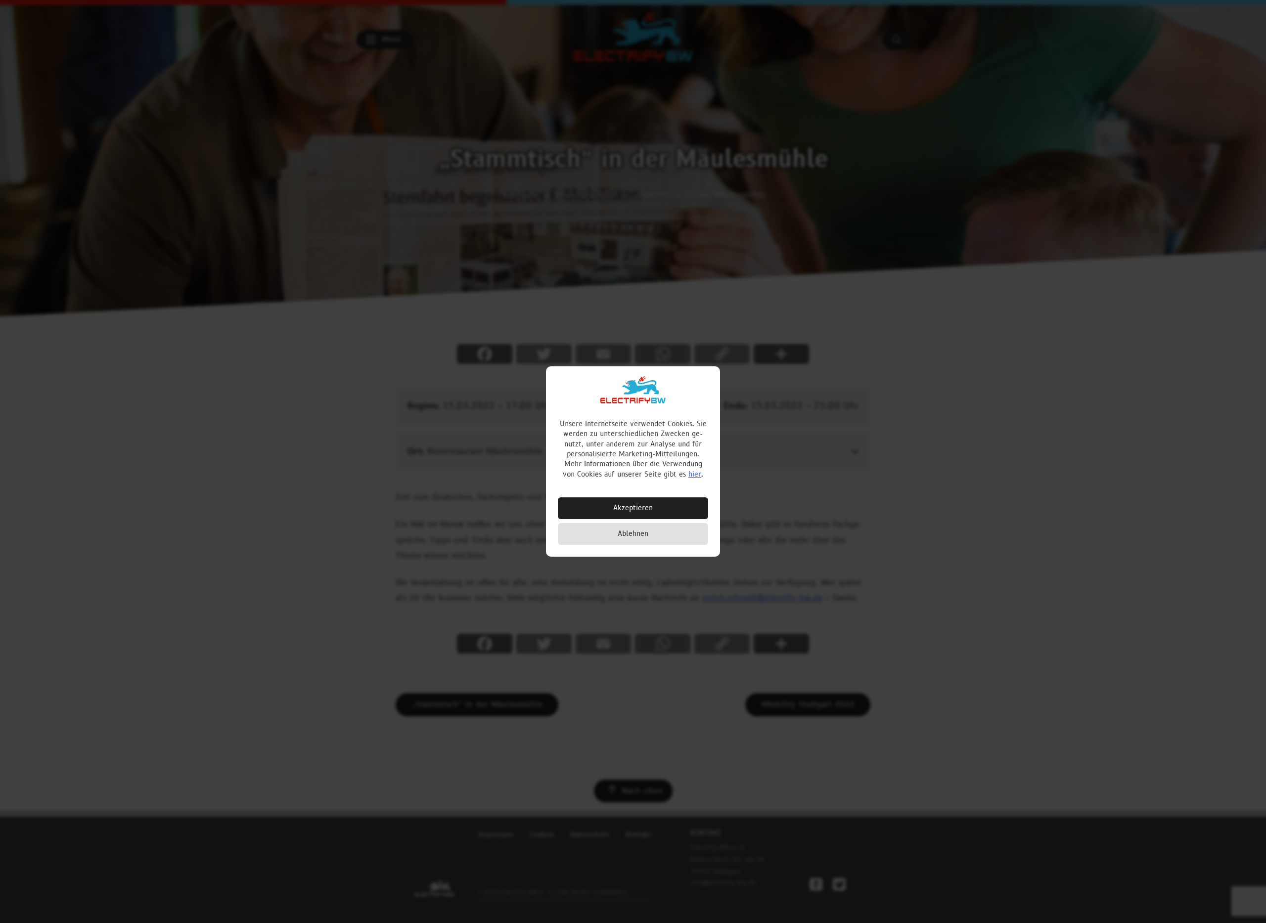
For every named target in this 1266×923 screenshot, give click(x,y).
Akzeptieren (633, 508)
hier (694, 474)
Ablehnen (633, 533)
